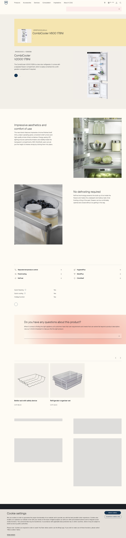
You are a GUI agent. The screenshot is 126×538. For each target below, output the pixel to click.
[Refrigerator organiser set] (67, 380)
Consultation (47, 3)
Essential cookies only (113, 516)
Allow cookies (112, 513)
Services (37, 3)
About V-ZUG (68, 3)
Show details (11, 535)
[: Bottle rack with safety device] (14, 408)
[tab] (14, 263)
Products (17, 3)
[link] (105, 3)
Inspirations (57, 3)
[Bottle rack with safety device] (31, 380)
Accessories (27, 3)
